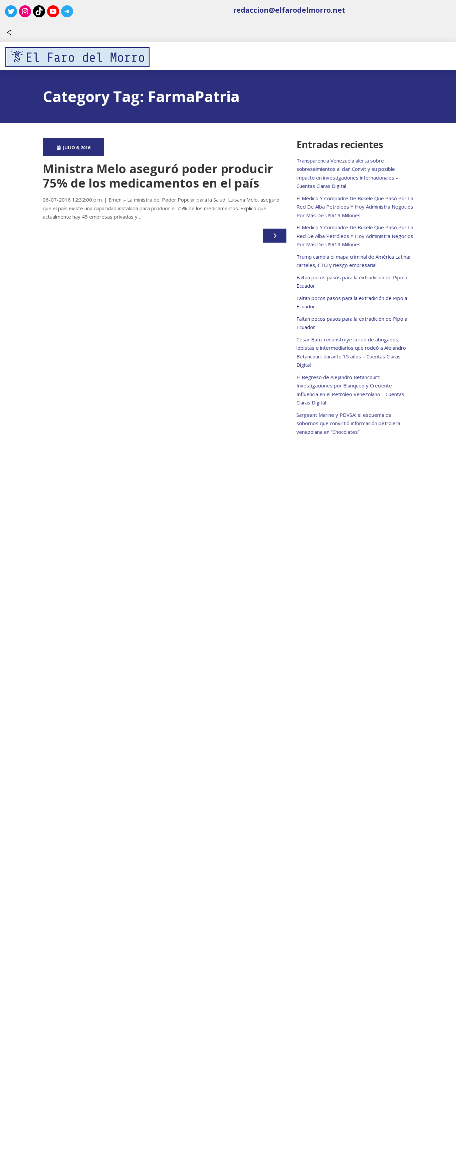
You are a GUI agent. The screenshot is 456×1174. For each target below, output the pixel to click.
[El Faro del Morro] (77, 57)
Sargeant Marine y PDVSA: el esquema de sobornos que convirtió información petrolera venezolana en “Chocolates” (348, 423)
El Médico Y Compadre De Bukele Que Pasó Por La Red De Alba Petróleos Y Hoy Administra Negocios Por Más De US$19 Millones (354, 207)
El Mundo (198, 147)
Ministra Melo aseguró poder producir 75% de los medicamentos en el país (158, 176)
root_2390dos (137, 147)
